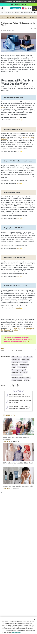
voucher (18, 119)
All (2, 17)
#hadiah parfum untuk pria (19, 362)
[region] (18, 625)
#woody (26, 380)
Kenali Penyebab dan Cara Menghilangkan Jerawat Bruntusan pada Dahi (19, 395)
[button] (34, 8)
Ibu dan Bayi (33, 17)
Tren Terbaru (10, 17)
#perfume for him (17, 375)
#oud (13, 367)
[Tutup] (35, 619)
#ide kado (15, 364)
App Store (15, 330)
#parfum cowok (22, 367)
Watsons (18, 328)
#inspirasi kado (24, 364)
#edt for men (25, 359)
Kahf (2, 107)
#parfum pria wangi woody (19, 372)
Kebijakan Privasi (16, 632)
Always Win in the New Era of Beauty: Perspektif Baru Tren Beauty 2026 (19, 407)
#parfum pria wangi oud (19, 370)
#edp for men (16, 359)
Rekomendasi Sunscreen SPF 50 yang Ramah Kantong (20, 401)
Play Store (7, 330)
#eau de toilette (28, 357)
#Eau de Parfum (16, 357)
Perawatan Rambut (21, 17)
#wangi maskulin (17, 380)
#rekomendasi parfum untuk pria (21, 377)
